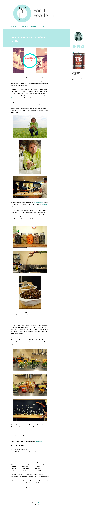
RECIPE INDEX (13, 26)
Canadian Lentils (39, 441)
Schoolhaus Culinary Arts (38, 202)
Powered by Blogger (37, 502)
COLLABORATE (34, 26)
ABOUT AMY (44, 26)
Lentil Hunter (44, 204)
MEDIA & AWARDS (24, 26)
